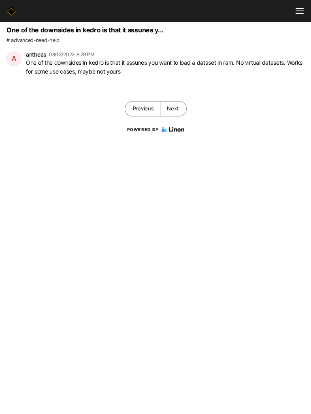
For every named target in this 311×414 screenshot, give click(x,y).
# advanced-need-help (33, 40)
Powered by (143, 129)
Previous (143, 108)
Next (173, 108)
